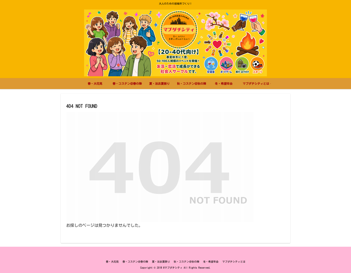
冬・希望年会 (210, 261)
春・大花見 (112, 261)
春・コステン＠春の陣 (135, 261)
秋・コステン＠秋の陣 (186, 261)
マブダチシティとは (233, 261)
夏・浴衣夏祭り (161, 261)
